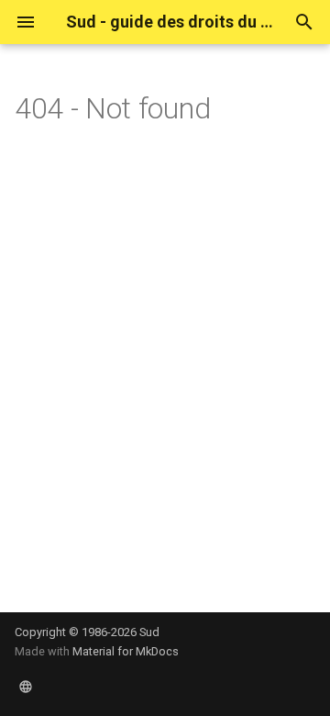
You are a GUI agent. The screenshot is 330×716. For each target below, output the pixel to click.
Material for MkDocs (125, 651)
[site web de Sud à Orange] (25, 686)
